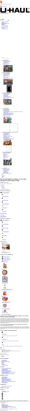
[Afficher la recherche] (2, 19)
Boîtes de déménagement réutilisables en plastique (8, 373)
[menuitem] (16, 74)
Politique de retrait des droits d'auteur (6, 406)
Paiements (3, 362)
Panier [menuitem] (3, 24)
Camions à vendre (4, 211)
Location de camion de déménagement (6, 368)
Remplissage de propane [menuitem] (6, 169)
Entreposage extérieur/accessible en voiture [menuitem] (8, 114)
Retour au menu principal (7, 73)
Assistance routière (4, 360)
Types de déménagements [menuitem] (6, 156)
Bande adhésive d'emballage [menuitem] (6, 137)
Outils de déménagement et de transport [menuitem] (7, 136)
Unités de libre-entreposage (5, 372)
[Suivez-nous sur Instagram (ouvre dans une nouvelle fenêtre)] (2, 394)
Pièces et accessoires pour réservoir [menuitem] (7, 173)
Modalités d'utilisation (4, 405)
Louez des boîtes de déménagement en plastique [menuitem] (8, 138)
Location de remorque (4, 369)
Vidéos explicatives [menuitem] (5, 62)
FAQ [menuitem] (3, 76)
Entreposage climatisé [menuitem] (5, 112)
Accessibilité (3, 364)
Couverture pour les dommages (6, 379)
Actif (1, 5)
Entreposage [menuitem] (3, 108)
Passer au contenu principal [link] (3, 6)
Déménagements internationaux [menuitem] (6, 96)
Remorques (6, 60)
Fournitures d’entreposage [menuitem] (6, 117)
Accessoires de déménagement (5, 192)
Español (3, 356)
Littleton (3, 176)
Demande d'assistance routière (5, 354)
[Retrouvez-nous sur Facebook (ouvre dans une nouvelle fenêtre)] (2, 393)
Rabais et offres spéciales (5, 382)
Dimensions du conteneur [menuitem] (6, 98)
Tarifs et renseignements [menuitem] (6, 94)
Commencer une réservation (6, 74)
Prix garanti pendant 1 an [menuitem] (5, 21)
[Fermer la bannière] (0, 0)
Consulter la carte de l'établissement (4, 189)
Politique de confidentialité (5, 404)
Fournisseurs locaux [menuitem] (5, 154)
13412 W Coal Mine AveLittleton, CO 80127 (3, 216)
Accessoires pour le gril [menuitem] (6, 170)
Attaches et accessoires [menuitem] (5, 64)
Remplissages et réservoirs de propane (6, 380)
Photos (3, 187)
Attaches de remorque (4, 207)
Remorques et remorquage (5, 200)
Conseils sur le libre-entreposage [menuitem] (7, 116)
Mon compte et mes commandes (6, 361)
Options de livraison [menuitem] (5, 95)
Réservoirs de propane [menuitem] (5, 172)
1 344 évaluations (6, 182)
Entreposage (6, 108)
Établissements (5, 407)
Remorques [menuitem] (3, 60)
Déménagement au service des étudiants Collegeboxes (9, 381)
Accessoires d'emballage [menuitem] (6, 134)
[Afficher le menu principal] (1, 7)
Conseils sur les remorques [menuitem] (6, 63)
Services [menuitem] (5, 157)
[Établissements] (3, 19)
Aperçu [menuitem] (4, 153)
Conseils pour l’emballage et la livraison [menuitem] (8, 97)
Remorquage (3, 72)
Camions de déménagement (5, 196)
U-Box (4, 339)
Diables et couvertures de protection (6, 371)
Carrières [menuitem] (3, 22)
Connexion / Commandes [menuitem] (5, 25)
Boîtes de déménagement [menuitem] (6, 133)
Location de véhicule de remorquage (6, 370)
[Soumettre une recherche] (8, 20)
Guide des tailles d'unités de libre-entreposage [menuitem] (8, 113)
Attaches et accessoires (5, 377)
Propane (3, 344)
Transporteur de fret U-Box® (5, 391)
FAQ (2, 363)
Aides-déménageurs (4, 378)
